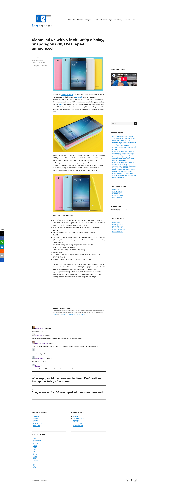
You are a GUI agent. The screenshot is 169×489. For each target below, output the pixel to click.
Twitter (55, 314)
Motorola (35, 444)
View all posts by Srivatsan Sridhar (75, 314)
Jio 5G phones (116, 193)
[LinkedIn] (2, 246)
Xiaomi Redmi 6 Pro (78, 418)
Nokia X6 (75, 422)
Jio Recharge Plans (117, 195)
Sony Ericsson (37, 440)
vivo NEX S (76, 420)
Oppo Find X (76, 416)
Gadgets (88, 20)
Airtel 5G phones (117, 191)
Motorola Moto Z (117, 228)
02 (34, 453)
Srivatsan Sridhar (36, 57)
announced (65, 94)
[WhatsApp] (2, 242)
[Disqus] (69, 347)
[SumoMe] (2, 260)
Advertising (118, 20)
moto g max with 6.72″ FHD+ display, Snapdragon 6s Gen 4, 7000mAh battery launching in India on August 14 (123, 138)
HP (34, 462)
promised (78, 97)
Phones (80, 20)
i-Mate (35, 445)
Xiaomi (43, 62)
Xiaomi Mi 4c (39, 65)
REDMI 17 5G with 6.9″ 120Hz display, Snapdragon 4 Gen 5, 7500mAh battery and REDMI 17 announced (124, 175)
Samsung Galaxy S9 (38, 422)
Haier (34, 458)
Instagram (62, 314)
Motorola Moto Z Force (118, 230)
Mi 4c (71, 94)
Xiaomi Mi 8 (36, 418)
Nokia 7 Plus (36, 425)
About (96, 20)
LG (34, 451)
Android (34, 62)
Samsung (35, 442)
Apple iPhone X (37, 424)
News (38, 62)
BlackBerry (36, 455)
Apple (34, 468)
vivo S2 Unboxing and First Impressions (123, 155)
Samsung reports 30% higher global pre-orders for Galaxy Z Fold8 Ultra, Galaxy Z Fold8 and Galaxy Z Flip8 (123, 158)
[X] (2, 233)
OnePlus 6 (36, 416)
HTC (34, 449)
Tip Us (135, 20)
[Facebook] (2, 238)
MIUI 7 (61, 104)
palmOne (35, 460)
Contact (128, 20)
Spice (34, 464)
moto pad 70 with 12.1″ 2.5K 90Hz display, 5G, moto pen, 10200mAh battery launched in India (124, 147)
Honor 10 (35, 420)
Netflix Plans (116, 190)
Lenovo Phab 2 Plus (117, 224)
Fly (34, 466)
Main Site (71, 20)
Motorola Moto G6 (78, 425)
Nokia (34, 438)
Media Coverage (106, 20)
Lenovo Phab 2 (116, 222)
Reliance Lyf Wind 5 (117, 231)
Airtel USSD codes (117, 197)
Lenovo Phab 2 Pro (117, 226)
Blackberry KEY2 (77, 424)
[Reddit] (2, 251)
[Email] (2, 255)
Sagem (35, 457)
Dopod (35, 447)
